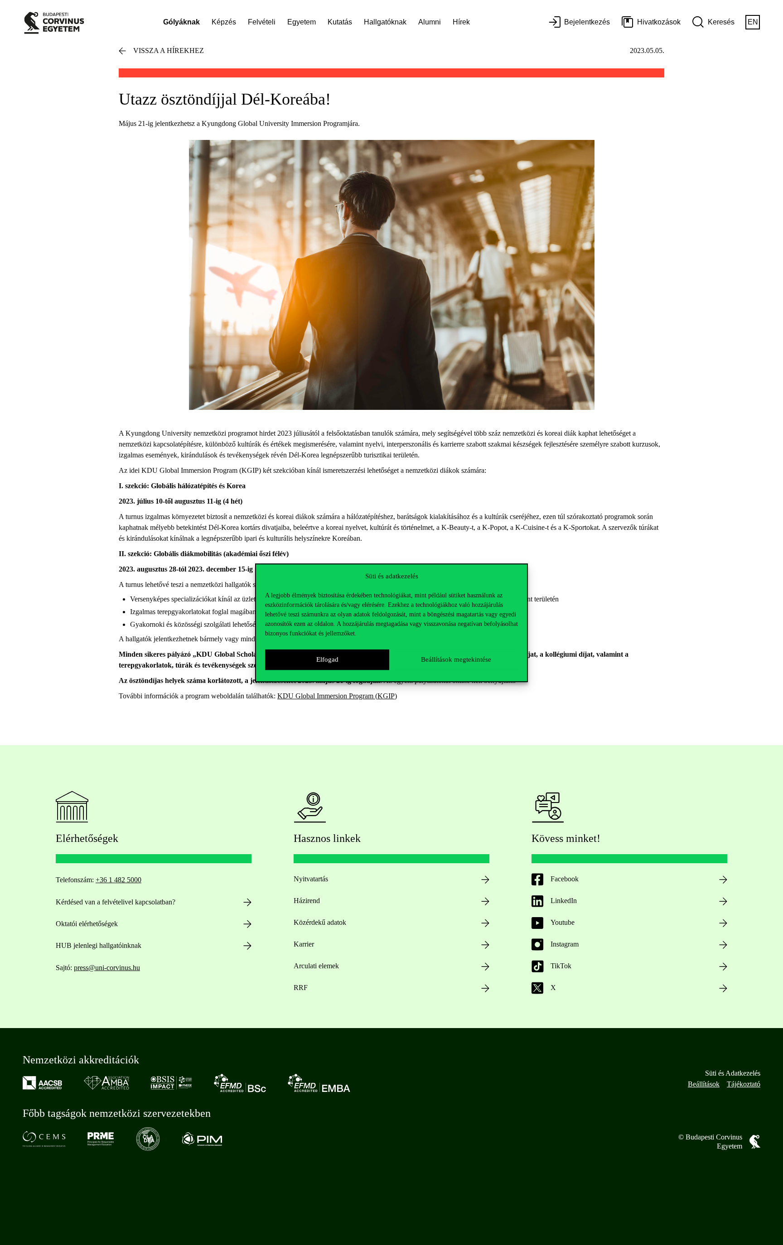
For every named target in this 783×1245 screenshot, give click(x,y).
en (753, 22)
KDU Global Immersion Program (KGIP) (337, 696)
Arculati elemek (316, 966)
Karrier (304, 944)
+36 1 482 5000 (118, 880)
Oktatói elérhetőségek (87, 924)
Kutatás (340, 22)
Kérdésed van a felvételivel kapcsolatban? (115, 902)
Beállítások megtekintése (456, 659)
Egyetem (301, 22)
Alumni (429, 22)
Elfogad (327, 659)
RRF (301, 987)
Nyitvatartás (311, 879)
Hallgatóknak (385, 22)
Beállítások (704, 1084)
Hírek (461, 22)
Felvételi (262, 22)
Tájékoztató (743, 1084)
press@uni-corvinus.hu (107, 967)
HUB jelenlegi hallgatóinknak (98, 945)
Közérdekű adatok (320, 922)
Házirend (307, 900)
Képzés (224, 22)
